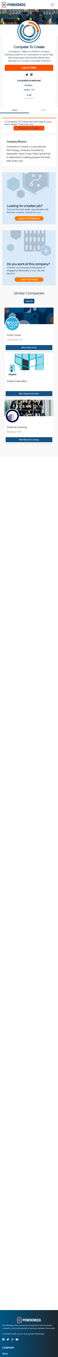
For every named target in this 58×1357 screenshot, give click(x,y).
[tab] (14, 4)
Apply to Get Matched (29, 218)
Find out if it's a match (29, 128)
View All (29, 301)
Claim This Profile (29, 279)
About (5, 1353)
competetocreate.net (29, 80)
